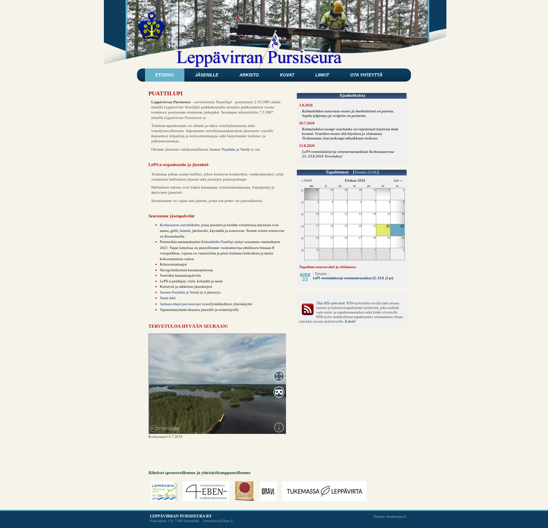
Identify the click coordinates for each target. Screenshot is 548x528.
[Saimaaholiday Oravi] (268, 491)
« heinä (305, 180)
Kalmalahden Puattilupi (218, 242)
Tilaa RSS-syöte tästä (330, 303)
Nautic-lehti (168, 298)
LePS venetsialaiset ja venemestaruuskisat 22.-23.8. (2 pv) (353, 278)
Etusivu (164, 74)
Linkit (322, 74)
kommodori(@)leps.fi (218, 521)
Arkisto (249, 74)
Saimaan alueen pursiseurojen (180, 304)
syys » (398, 180)
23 (402, 226)
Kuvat (287, 74)
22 (388, 226)
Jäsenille (206, 74)
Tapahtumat (337, 172)
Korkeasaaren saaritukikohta (180, 225)
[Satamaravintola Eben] (206, 491)
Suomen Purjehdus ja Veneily (229, 149)
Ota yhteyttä (366, 74)
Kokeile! (350, 321)
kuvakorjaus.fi (396, 517)
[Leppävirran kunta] (164, 491)
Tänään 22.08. (365, 172)
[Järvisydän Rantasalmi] (244, 491)
